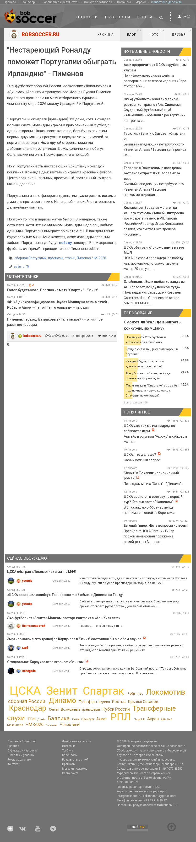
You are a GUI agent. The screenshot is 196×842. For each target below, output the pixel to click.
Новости (87, 17)
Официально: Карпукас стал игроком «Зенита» (45, 662)
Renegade (29, 671)
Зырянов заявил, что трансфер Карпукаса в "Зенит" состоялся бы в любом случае (74, 639)
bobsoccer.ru (32, 336)
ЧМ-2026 (99, 258)
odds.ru (19, 266)
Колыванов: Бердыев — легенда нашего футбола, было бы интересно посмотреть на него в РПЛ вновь (154, 213)
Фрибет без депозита (166, 2)
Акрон (153, 718)
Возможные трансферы (80, 709)
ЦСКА (25, 690)
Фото (156, 32)
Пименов (84, 258)
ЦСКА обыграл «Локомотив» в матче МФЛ (41, 572)
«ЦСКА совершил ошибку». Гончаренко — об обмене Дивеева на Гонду (65, 595)
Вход (187, 16)
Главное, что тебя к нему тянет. (102, 625)
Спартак (103, 691)
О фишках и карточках (22, 750)
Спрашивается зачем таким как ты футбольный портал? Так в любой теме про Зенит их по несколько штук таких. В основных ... (133, 671)
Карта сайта (70, 773)
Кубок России (116, 709)
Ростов (118, 701)
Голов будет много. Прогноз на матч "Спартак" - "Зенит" (52, 290)
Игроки (141, 2)
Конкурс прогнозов (98, 2)
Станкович (51, 725)
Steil (25, 647)
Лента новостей (33, 625)
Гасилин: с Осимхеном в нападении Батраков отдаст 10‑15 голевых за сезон (153, 173)
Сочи (75, 719)
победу (66, 243)
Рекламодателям (19, 759)
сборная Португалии (31, 258)
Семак (54, 709)
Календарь (69, 755)
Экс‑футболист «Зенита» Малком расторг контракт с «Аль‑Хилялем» (63, 618)
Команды (124, 2)
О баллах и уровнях (20, 755)
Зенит (61, 690)
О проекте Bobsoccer (21, 741)
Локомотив (165, 692)
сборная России (26, 701)
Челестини (69, 724)
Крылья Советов (143, 701)
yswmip (27, 580)
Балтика (59, 718)
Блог (134, 32)
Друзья (181, 32)
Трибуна (67, 750)
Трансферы (29, 2)
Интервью (68, 746)
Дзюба (41, 719)
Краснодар (27, 708)
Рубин (132, 693)
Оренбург (87, 719)
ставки (70, 258)
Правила (10, 2)
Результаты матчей (75, 759)
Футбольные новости (76, 741)
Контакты (13, 764)
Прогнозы (118, 17)
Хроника (106, 34)
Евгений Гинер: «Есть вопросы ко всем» (156, 525)
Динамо (62, 700)
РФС (140, 693)
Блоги (145, 17)
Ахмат (101, 719)
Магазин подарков (74, 768)
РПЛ (120, 717)
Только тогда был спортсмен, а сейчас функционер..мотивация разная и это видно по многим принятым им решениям (132, 648)
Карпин (104, 702)
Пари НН (139, 719)
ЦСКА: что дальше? (140, 454)
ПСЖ (32, 719)
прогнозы (55, 258)
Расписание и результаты (61, 2)
